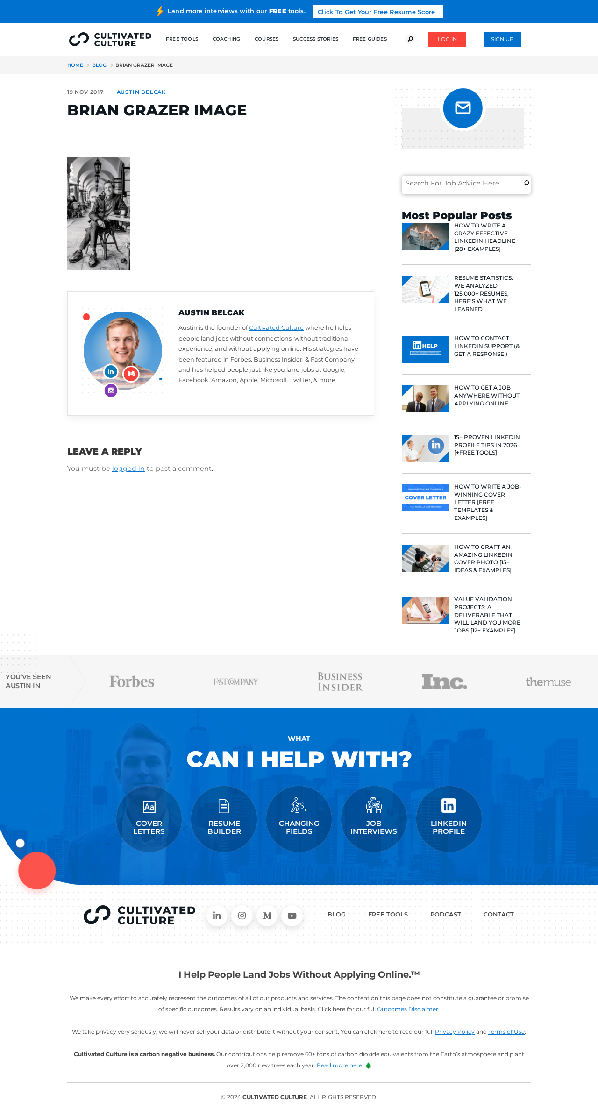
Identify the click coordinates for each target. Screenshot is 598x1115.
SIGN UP (502, 39)
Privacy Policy (455, 1031)
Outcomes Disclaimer (407, 1009)
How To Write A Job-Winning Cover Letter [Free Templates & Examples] (487, 502)
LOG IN (447, 39)
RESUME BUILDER (224, 827)
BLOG (336, 914)
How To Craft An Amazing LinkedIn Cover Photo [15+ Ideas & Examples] (483, 558)
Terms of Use (506, 1031)
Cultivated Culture (276, 327)
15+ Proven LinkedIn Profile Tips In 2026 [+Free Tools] (487, 444)
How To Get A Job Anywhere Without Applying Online (487, 395)
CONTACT (499, 914)
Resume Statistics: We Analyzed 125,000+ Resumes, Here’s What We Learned (483, 293)
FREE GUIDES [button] (370, 39)
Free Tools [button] (182, 39)
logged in (128, 468)
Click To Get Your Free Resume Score (376, 11)
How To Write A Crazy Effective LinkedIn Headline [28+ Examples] (484, 237)
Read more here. (340, 1065)
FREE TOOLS (388, 914)
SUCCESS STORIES (315, 39)
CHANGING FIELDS (299, 827)
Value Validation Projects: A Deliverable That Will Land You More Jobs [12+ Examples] (487, 615)
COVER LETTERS (149, 827)
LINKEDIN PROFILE (449, 827)
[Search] (526, 183)
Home (75, 65)
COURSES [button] (266, 39)
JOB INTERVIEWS (373, 827)
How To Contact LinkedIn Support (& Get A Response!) (487, 345)
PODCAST (445, 914)
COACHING (227, 39)
